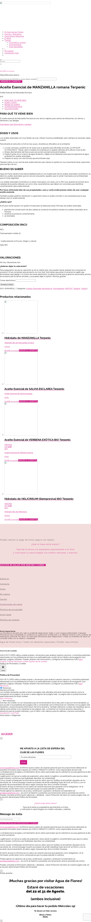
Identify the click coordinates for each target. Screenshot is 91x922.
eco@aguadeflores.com (10, 861)
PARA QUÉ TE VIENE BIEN (15, 100)
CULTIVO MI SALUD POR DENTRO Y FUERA (22, 565)
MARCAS (68, 289)
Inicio (3, 589)
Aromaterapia (15, 45)
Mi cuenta (8, 51)
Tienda (7, 40)
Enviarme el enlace (7, 284)
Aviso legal (5, 615)
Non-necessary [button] (6, 698)
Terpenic (76, 289)
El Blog (7, 38)
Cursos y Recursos (13, 34)
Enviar (23, 762)
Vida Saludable (16, 47)
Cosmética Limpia (17, 42)
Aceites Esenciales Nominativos (39, 289)
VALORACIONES (11, 109)
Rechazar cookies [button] (21, 661)
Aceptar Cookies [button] (7, 661)
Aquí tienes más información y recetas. (16, 124)
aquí (80, 659)
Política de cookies (10, 620)
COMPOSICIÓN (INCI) (13, 107)
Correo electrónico (7, 280)
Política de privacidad (11, 610)
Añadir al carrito (11, 81)
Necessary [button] (4, 686)
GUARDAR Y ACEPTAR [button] (9, 713)
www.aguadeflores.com (9, 827)
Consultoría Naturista (14, 36)
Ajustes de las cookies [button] (38, 661)
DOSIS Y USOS (10, 102)
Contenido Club (11, 53)
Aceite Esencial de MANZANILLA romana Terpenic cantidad (18, 79)
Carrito (3, 599)
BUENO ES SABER (12, 105)
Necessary (7, 688)
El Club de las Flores (13, 32)
